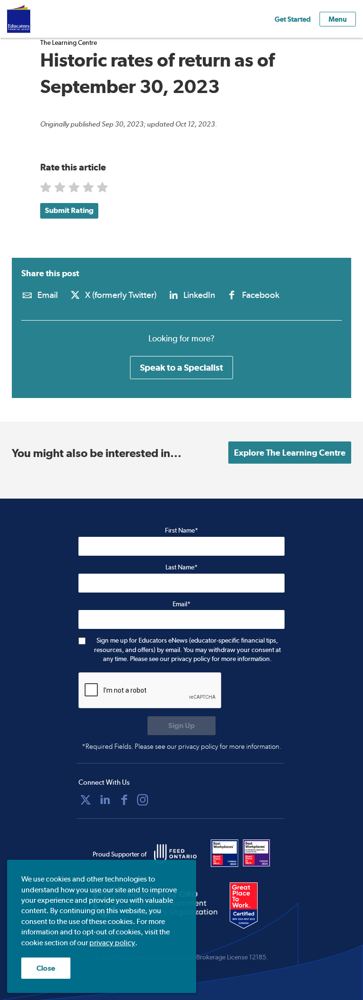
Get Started (293, 19)
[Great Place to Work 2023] (224, 853)
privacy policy (112, 942)
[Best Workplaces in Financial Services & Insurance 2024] (256, 853)
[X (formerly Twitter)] (85, 800)
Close (45, 968)
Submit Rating (69, 210)
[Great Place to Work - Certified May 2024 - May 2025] (250, 906)
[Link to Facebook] (124, 800)
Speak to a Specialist (181, 367)
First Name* (181, 530)
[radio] (46, 189)
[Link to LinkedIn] (105, 800)
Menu (337, 19)
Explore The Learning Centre (290, 453)
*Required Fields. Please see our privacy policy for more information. (181, 746)
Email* (181, 604)
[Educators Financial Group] (32, 19)
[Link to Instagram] (143, 800)
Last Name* (181, 567)
